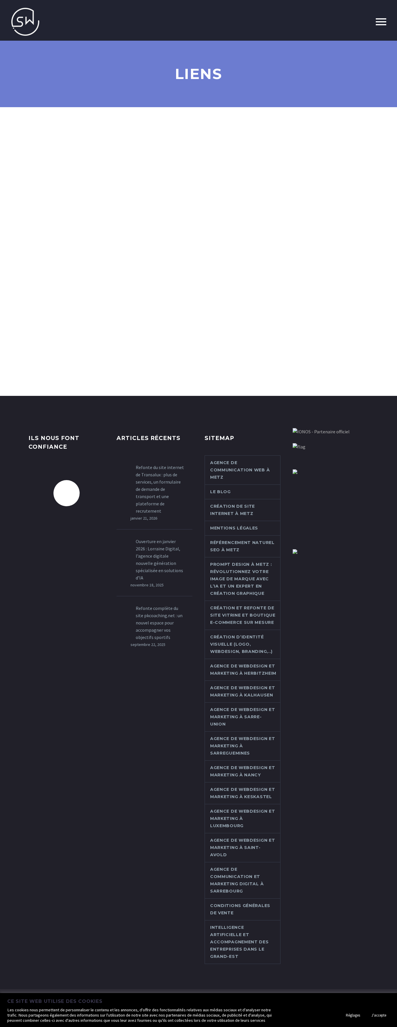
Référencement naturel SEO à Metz (242, 546)
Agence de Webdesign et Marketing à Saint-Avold (242, 847)
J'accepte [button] (378, 1015)
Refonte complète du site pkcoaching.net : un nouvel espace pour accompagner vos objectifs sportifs (159, 622)
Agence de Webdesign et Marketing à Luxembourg (242, 818)
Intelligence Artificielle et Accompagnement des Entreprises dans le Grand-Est (239, 942)
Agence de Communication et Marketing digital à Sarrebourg (237, 880)
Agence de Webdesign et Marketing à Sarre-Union (242, 717)
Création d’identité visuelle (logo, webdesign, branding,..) (241, 644)
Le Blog (220, 491)
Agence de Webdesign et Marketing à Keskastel (242, 793)
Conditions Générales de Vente (240, 909)
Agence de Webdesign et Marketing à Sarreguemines (242, 746)
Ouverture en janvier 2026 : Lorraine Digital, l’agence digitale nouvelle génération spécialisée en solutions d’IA (159, 559)
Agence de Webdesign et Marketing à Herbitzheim (243, 669)
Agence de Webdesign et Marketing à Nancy (242, 771)
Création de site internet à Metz (232, 510)
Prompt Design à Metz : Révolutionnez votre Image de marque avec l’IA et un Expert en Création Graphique (241, 579)
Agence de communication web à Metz (240, 470)
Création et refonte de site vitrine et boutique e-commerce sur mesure (243, 615)
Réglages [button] (353, 1015)
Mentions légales (234, 528)
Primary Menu (381, 21)
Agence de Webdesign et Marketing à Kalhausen (242, 691)
